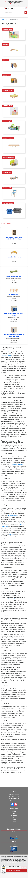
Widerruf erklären (14, 846)
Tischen (16, 599)
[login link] (23, 8)
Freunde (14, 819)
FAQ (14, 817)
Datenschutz (14, 815)
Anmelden (14, 844)
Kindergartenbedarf (6, 355)
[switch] (3, 872)
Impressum (14, 811)
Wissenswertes (14, 826)
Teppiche (11, 534)
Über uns (14, 824)
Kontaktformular (14, 800)
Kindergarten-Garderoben (17, 464)
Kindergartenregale (13, 515)
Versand (14, 821)
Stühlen (9, 599)
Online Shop (4, 19)
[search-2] (25, 12)
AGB (14, 813)
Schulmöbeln (8, 352)
